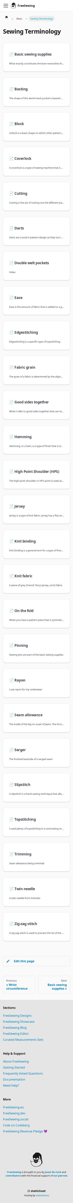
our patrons (60, 1175)
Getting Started (14, 1067)
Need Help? (11, 1085)
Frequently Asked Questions (23, 1073)
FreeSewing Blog (15, 1028)
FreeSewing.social (15, 1119)
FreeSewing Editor (16, 1034)
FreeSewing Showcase (18, 1022)
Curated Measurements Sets (23, 1040)
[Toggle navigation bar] (6, 5)
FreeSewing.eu (13, 1107)
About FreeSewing (16, 1061)
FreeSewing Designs (17, 1016)
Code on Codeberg (16, 1125)
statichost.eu (42, 1195)
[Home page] (6, 17)
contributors (13, 1175)
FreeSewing (14, 1172)
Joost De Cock (53, 1172)
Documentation (14, 1079)
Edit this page (24, 961)
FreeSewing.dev (14, 1113)
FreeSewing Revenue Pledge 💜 (25, 1131)
